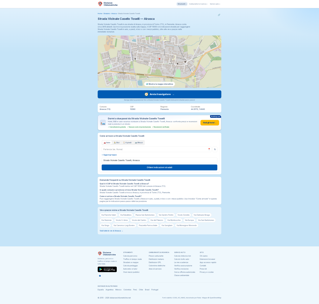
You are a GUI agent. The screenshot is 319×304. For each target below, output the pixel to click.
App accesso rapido (208, 262)
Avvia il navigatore (159, 94)
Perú (135, 290)
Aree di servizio (155, 269)
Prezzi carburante (156, 256)
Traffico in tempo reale (132, 259)
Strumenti (182, 4)
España (101, 290)
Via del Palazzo (156, 220)
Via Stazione (106, 220)
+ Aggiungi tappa (109, 155)
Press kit (203, 269)
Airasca (114, 13)
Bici (117, 142)
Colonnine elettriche (157, 266)
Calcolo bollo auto (181, 259)
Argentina (110, 290)
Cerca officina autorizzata (184, 272)
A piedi (127, 142)
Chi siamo (204, 256)
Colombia (127, 290)
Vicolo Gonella (183, 215)
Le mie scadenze (181, 262)
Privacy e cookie (207, 272)
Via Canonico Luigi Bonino (124, 225)
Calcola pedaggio (130, 266)
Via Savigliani (166, 225)
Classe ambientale (181, 275)
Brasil (147, 290)
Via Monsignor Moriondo (187, 225)
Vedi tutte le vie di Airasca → (111, 231)
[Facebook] (100, 276)
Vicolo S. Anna (121, 220)
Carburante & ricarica (198, 4)
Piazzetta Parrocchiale (148, 225)
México (118, 290)
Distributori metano (156, 259)
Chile (141, 290)
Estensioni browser (207, 259)
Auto (107, 142)
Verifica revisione (181, 269)
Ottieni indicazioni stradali (159, 167)
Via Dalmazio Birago (202, 215)
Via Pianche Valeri (108, 215)
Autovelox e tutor (130, 269)
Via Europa (189, 220)
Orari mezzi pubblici (131, 272)
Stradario (107, 13)
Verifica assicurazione (183, 266)
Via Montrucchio (174, 220)
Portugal (154, 290)
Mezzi (139, 142)
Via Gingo (105, 225)
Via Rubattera (125, 215)
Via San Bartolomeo (206, 220)
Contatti (203, 266)
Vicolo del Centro (139, 220)
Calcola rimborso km (182, 256)
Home (100, 13)
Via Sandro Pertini (166, 215)
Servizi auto (215, 4)
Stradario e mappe (130, 262)
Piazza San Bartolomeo (145, 215)
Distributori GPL (155, 262)
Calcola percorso (130, 256)
